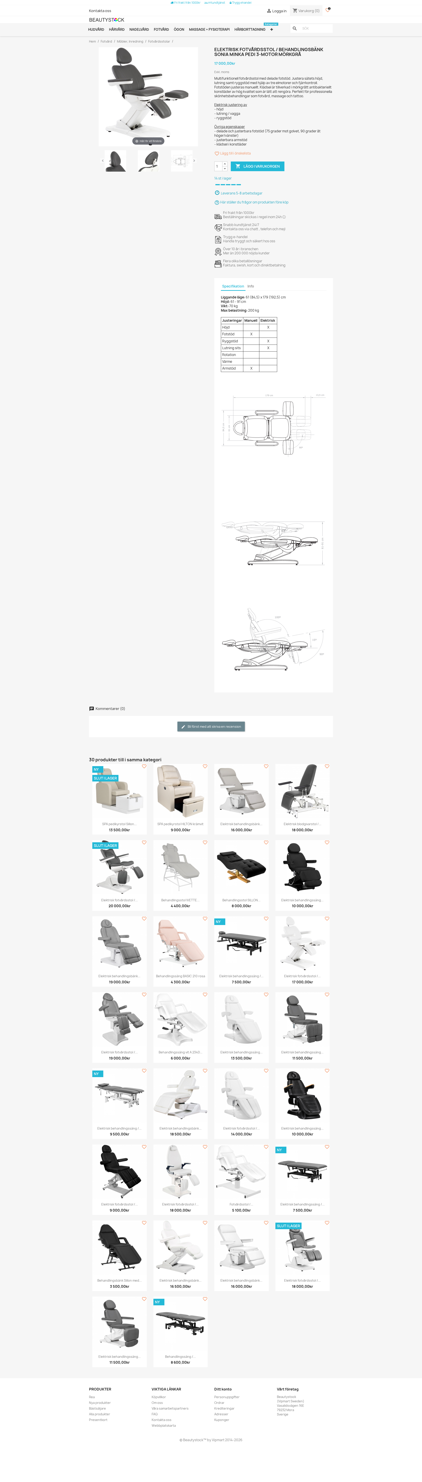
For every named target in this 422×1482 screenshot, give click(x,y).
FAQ (155, 1414)
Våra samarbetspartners (170, 1408)
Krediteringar (224, 1408)
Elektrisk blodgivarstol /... (302, 824)
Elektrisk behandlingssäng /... (241, 976)
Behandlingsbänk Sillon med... (119, 1280)
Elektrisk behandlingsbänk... (241, 824)
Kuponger (221, 1420)
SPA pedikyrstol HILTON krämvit (180, 824)
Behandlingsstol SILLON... (241, 900)
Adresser (221, 1414)
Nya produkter (100, 1403)
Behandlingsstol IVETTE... (180, 900)
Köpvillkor (159, 1397)
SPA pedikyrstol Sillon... (119, 824)
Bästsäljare (97, 1408)
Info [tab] (250, 286)
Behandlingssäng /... (180, 1356)
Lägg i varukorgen (257, 166)
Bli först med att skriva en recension (214, 726)
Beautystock (192, 1440)
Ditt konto (223, 1389)
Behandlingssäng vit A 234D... (180, 1052)
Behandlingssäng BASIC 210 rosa (180, 976)
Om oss (157, 1403)
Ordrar (219, 1403)
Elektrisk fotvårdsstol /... (119, 900)
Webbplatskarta (164, 1425)
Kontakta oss (100, 10)
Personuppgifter (227, 1397)
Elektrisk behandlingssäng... (302, 900)
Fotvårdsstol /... (241, 1204)
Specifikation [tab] (233, 286)
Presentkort (98, 1420)
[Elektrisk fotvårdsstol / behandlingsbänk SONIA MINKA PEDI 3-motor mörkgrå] (115, 161)
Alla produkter (99, 1414)
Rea (92, 1397)
